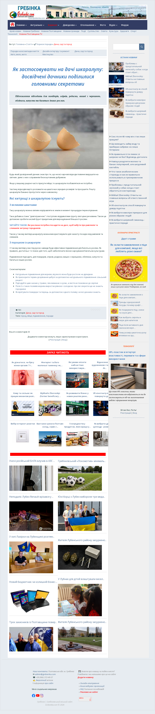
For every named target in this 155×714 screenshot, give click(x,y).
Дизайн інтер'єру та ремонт (56, 51)
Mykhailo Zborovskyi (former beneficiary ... (50, 395)
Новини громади (71, 31)
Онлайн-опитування (89, 683)
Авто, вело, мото (19, 54)
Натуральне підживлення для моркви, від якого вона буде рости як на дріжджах (54, 274)
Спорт (134, 31)
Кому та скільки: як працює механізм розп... (23, 395)
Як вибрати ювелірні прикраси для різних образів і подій (135, 103)
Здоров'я (124, 31)
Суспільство (93, 31)
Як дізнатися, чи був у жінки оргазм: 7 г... (23, 364)
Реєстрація (55, 339)
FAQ (82, 689)
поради (49, 315)
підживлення (39, 315)
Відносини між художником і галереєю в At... (105, 365)
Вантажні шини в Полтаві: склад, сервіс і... (50, 425)
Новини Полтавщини (51, 31)
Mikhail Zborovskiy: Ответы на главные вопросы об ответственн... (127, 81)
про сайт (49, 683)
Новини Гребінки (31, 31)
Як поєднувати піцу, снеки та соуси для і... (131, 311)
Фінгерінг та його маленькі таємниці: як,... (50, 364)
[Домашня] (11, 25)
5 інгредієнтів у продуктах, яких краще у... (77, 425)
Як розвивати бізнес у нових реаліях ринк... (77, 395)
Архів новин (15, 31)
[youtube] (38, 696)
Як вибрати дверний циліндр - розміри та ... (104, 425)
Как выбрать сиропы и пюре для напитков (130, 319)
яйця (29, 315)
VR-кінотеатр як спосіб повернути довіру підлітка (136, 92)
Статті (29, 44)
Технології (12, 34)
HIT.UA (81, 698)
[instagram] (41, 696)
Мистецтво (48, 54)
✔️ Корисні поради (43, 44)
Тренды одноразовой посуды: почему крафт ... (130, 304)
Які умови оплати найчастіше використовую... (77, 365)
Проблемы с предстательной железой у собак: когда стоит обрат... (136, 68)
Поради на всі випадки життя (25, 51)
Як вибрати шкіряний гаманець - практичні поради (135, 114)
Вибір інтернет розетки (23, 423)
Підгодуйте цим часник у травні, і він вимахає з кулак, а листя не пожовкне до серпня (57, 283)
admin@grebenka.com (45, 674)
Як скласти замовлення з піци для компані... (131, 296)
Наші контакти (40, 671)
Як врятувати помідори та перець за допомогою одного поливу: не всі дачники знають (58, 292)
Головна (20, 44)
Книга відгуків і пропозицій (92, 686)
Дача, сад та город (83, 51)
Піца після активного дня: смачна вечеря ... (131, 326)
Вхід (64, 339)
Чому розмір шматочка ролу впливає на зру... (132, 334)
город (23, 315)
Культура (113, 31)
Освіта (104, 31)
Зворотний (41, 680)
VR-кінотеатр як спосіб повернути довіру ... (104, 395)
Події (83, 31)
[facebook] (34, 696)
